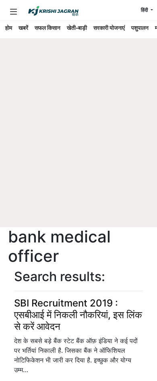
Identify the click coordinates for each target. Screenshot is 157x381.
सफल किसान (47, 28)
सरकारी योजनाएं (109, 28)
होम (8, 28)
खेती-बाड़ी (77, 28)
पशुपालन (140, 28)
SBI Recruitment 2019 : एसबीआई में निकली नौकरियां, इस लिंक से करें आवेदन (78, 314)
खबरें (23, 28)
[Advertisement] (78, 145)
